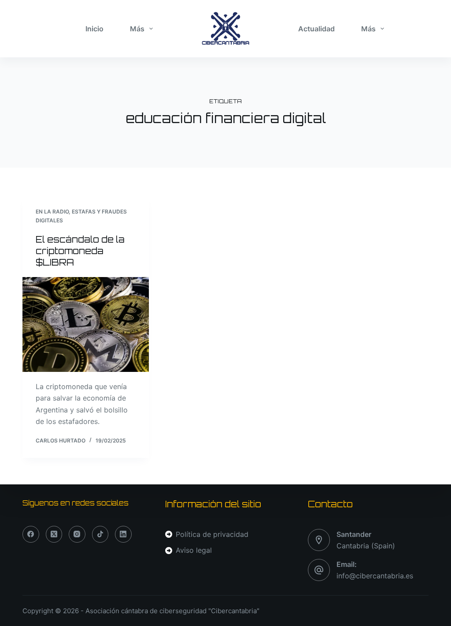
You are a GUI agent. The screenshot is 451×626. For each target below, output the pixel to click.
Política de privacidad (212, 534)
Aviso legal (194, 550)
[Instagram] (77, 534)
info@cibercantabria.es (374, 575)
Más (137, 28)
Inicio (94, 28)
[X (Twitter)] (54, 534)
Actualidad (316, 28)
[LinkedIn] (123, 534)
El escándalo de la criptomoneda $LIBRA (80, 251)
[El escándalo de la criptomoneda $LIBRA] (85, 324)
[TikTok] (100, 534)
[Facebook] (30, 534)
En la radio (52, 211)
